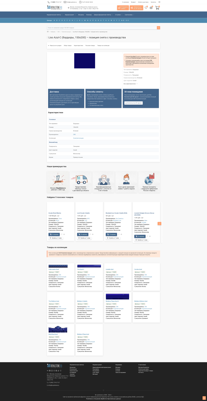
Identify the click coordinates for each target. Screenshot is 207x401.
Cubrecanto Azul (54, 269)
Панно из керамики (121, 372)
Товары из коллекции (103, 45)
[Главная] (48, 31)
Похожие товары (90, 45)
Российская (73, 372)
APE (88, 218)
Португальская (74, 370)
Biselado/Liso (117, 220)
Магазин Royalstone (143, 367)
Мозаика (118, 367)
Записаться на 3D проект (134, 103)
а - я (122, 20)
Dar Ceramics (119, 218)
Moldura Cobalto (82, 301)
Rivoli (57, 220)
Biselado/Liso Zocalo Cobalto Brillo (116, 213)
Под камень (96, 369)
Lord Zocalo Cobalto (83, 213)
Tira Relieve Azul (54, 301)
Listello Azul (109, 269)
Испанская (72, 367)
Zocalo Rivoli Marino (55, 213)
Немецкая (72, 376)
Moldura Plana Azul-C (112, 301)
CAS (74, 134)
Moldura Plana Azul (83, 334)
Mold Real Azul (53, 334)
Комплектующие (78, 138)
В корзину (55, 234)
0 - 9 (127, 20)
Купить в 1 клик (57, 238)
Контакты (141, 372)
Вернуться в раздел (55, 45)
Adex (145, 220)
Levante (144, 222)
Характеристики (78, 45)
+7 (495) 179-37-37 (54, 382)
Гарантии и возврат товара (145, 370)
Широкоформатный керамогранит (102, 367)
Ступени (118, 370)
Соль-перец (96, 372)
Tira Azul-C (80, 269)
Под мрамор (96, 370)
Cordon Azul (138, 269)
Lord (85, 220)
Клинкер (118, 369)
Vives (60, 218)
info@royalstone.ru (53, 385)
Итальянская (73, 369)
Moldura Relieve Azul (140, 301)
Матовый (95, 374)
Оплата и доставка (143, 369)
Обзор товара (67, 45)
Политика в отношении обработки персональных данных (103, 399)
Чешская (72, 374)
